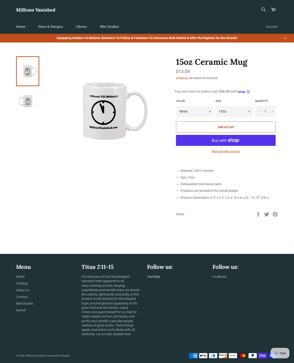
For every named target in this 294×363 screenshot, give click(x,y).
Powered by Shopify (58, 355)
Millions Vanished (35, 10)
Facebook (219, 276)
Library (82, 27)
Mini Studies (110, 27)
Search (21, 310)
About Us (22, 290)
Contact (22, 297)
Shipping (181, 78)
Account (272, 26)
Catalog (21, 283)
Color (180, 101)
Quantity (261, 101)
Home (21, 27)
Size (218, 101)
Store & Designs (51, 27)
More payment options (226, 151)
